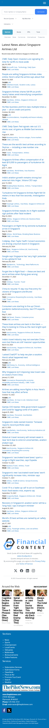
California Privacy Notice (18, 721)
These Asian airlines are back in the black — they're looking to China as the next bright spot (24, 325)
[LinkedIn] (27, 571)
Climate (38, 496)
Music (8, 249)
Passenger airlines (12, 204)
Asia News (10, 100)
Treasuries (41, 37)
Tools (38, 32)
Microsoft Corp (11, 67)
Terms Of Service (26, 564)
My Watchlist (26, 18)
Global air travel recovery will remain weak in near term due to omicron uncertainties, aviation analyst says (24, 440)
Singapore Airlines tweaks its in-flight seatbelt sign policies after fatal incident (23, 212)
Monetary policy (12, 137)
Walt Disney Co (11, 365)
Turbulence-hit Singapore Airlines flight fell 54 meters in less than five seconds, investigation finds (23, 195)
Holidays (9, 282)
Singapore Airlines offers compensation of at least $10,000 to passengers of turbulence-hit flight (23, 162)
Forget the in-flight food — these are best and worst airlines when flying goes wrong (23, 273)
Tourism (17, 282)
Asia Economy (33, 249)
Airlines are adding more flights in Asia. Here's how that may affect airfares (23, 391)
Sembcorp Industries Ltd (36, 430)
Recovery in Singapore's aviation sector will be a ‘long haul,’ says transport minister (24, 504)
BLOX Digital (35, 723)
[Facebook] (21, 571)
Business (37, 332)
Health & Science (19, 481)
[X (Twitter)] (15, 571)
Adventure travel (12, 85)
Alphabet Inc (10, 264)
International (31, 37)
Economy (21, 365)
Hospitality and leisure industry (31, 117)
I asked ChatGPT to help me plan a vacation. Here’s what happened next (22, 356)
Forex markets (36, 137)
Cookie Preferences (31, 721)
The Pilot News (16, 719)
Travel (8, 153)
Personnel (18, 415)
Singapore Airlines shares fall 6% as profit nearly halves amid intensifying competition (22, 93)
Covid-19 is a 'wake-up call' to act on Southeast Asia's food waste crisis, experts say (23, 489)
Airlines (17, 100)
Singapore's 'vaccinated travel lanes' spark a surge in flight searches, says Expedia (22, 459)
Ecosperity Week (12, 496)
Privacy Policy (40, 561)
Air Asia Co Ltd (20, 400)
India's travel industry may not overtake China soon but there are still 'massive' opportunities (23, 341)
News (14, 37)
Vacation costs (24, 85)
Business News (34, 219)
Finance (17, 317)
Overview (7, 37)
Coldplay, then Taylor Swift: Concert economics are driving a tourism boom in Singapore (23, 242)
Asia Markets (27, 415)
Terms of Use (41, 719)
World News (19, 171)
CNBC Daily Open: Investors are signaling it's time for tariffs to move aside (22, 60)
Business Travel (11, 466)
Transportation (17, 153)
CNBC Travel (6, 299)
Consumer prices (27, 317)
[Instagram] (33, 571)
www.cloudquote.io (24, 556)
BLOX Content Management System (18, 723)
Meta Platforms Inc (32, 264)
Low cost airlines (32, 529)
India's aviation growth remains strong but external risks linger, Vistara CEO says (21, 179)
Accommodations (12, 117)
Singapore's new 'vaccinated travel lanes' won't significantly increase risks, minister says (23, 474)
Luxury (33, 85)
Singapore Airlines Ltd (29, 100)
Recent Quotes (9, 18)
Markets (7, 32)
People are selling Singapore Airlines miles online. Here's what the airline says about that (23, 75)
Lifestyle (5, 119)
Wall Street (10, 317)
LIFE (9, 82)
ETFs (28, 32)
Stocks (19, 32)
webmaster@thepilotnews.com (20, 704)
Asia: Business (29, 171)
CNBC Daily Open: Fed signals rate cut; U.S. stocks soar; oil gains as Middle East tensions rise (22, 129)
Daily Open (32, 67)
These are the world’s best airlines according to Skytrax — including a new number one (24, 146)
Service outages (24, 137)
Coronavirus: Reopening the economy (19, 297)
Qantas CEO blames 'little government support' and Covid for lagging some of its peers (24, 408)
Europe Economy (32, 481)
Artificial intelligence (33, 365)
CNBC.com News (13, 69)
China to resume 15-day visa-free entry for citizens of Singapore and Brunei (21, 290)
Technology (22, 67)
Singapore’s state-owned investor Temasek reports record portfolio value (22, 423)
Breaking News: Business (15, 186)
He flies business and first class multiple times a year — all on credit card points (24, 108)
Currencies (21, 37)
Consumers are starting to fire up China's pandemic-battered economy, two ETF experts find (23, 309)
